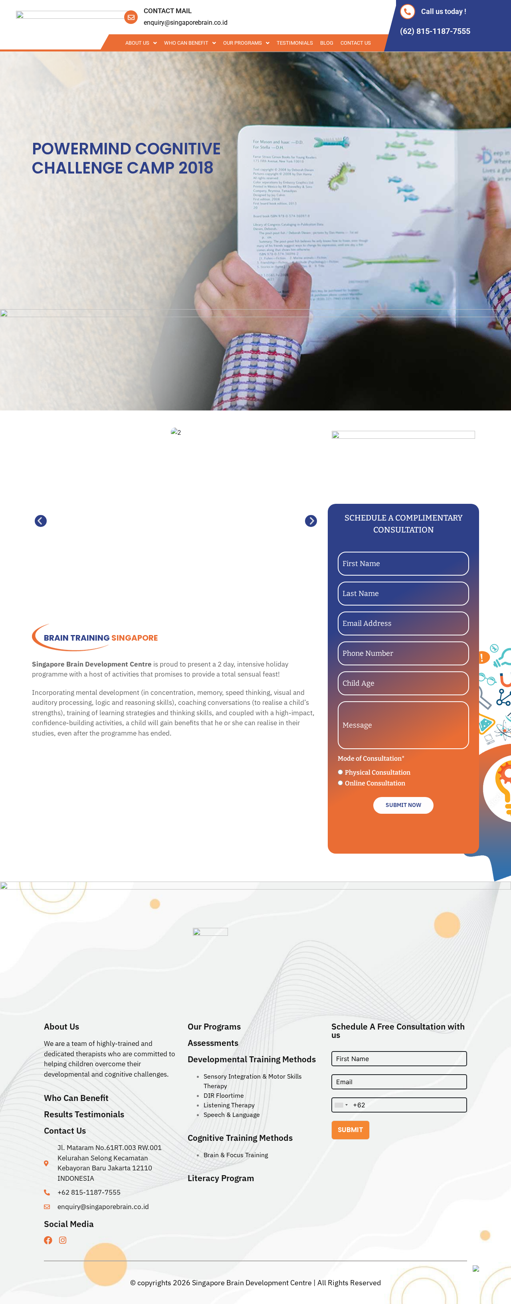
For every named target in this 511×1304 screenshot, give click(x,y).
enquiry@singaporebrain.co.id (186, 22)
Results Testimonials (84, 1114)
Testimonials (295, 43)
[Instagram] (62, 1240)
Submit (350, 1129)
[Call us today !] (407, 11)
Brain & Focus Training (236, 1155)
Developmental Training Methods (252, 1059)
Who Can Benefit (186, 43)
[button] (38, 521)
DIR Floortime (224, 1095)
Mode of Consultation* (371, 758)
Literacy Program (221, 1178)
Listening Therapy (229, 1105)
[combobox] (341, 1105)
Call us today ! (443, 11)
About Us (137, 43)
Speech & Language (232, 1115)
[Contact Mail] (131, 17)
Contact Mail (168, 11)
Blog (326, 43)
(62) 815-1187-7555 (435, 31)
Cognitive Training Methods (240, 1137)
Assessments (213, 1042)
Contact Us (356, 43)
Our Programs (214, 1026)
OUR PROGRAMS (242, 43)
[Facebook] (48, 1240)
